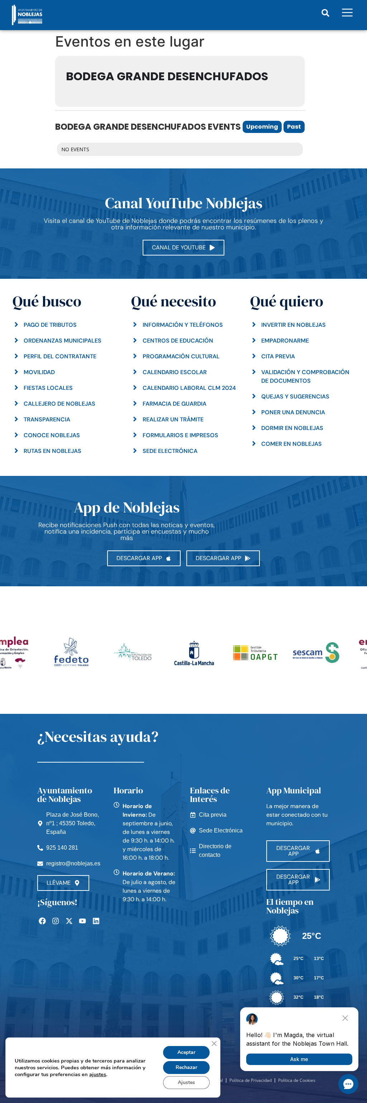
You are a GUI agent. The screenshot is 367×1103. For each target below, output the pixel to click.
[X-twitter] (69, 921)
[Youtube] (82, 921)
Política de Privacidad (250, 1080)
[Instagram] (55, 921)
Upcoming (262, 127)
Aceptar (186, 1052)
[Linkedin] (96, 921)
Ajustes (186, 1082)
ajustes (97, 1074)
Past (294, 127)
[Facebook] (42, 921)
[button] (326, 13)
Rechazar (186, 1067)
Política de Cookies (296, 1080)
